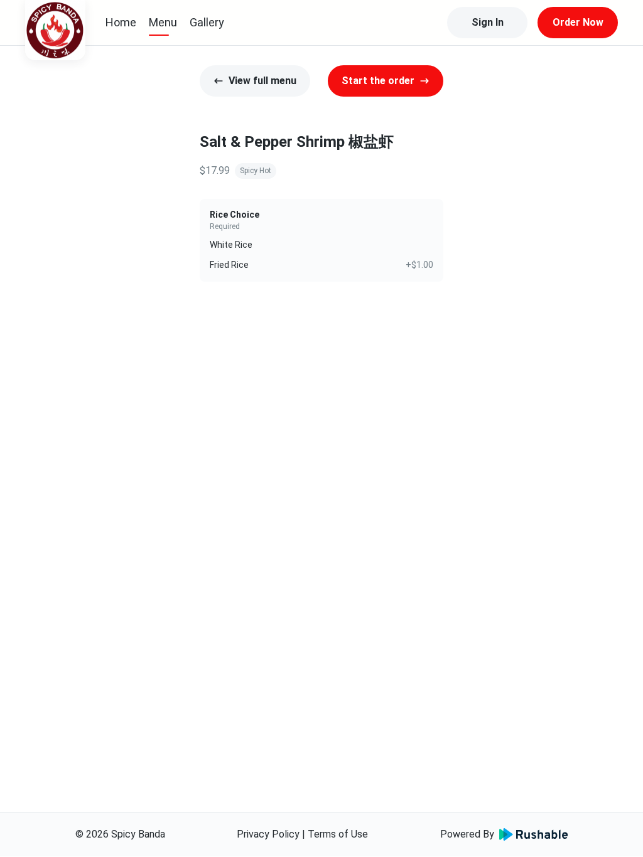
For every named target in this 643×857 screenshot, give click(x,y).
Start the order (378, 81)
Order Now (578, 22)
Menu (163, 22)
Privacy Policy (268, 834)
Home (120, 22)
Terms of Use (338, 834)
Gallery (207, 22)
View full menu (262, 81)
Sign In (488, 22)
